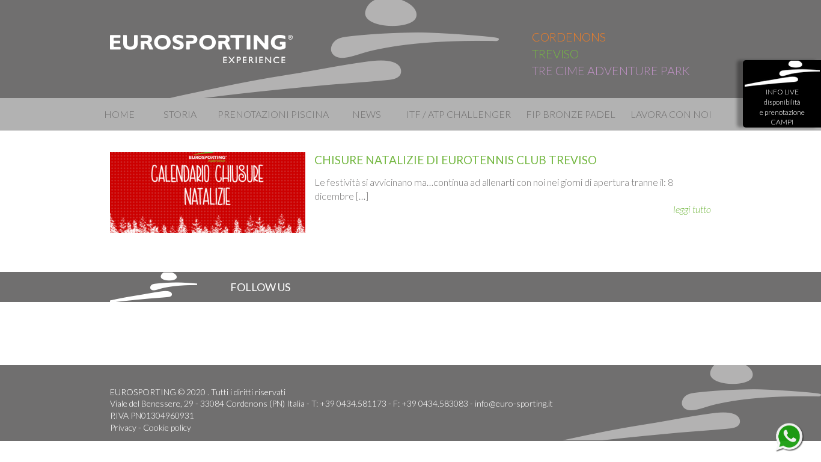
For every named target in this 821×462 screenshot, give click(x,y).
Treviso (555, 53)
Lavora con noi (671, 114)
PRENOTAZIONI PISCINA (273, 114)
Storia (180, 114)
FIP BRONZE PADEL (570, 114)
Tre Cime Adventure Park (611, 70)
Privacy (123, 427)
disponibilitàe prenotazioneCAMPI (782, 106)
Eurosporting (202, 49)
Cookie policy (167, 427)
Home (119, 114)
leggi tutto (692, 209)
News (366, 114)
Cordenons (569, 36)
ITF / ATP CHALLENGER (457, 114)
